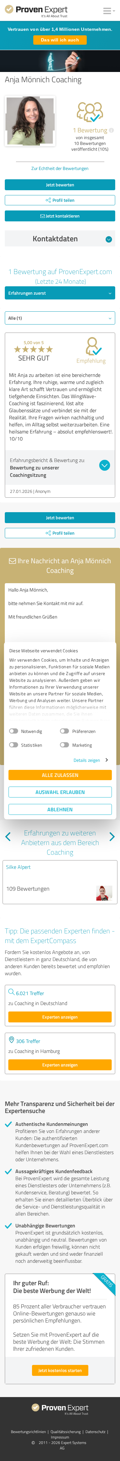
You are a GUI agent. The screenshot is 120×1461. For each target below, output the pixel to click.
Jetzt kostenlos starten (60, 1370)
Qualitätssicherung (66, 1431)
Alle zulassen (60, 775)
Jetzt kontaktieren (62, 216)
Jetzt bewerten (60, 185)
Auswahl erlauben (60, 792)
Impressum (60, 1437)
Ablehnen (60, 809)
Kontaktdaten (55, 238)
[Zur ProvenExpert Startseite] (36, 12)
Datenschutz (95, 1431)
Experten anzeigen (60, 1017)
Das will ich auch (60, 39)
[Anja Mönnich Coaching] (30, 121)
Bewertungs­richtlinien (28, 1431)
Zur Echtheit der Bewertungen (60, 168)
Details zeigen (87, 760)
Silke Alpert (18, 866)
